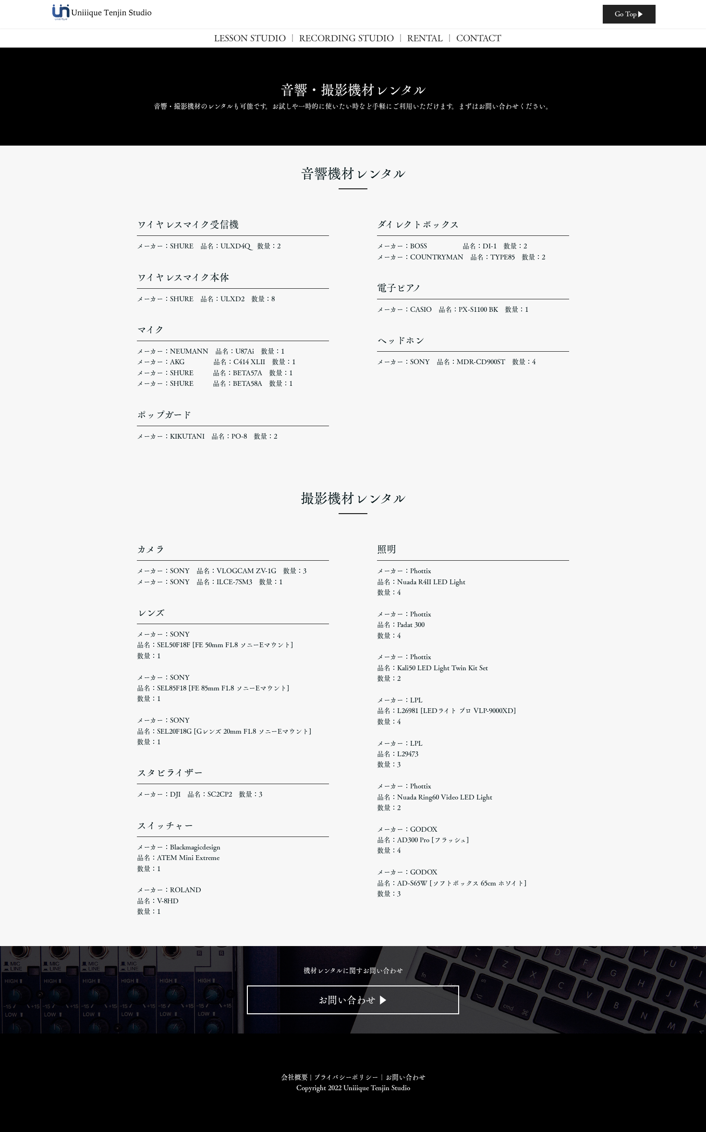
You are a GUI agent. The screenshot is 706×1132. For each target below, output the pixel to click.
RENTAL (425, 38)
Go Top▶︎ (629, 14)
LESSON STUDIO (250, 38)
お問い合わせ (405, 1077)
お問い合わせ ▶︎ (353, 1000)
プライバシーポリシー (346, 1077)
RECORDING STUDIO (346, 38)
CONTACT (478, 38)
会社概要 (294, 1077)
